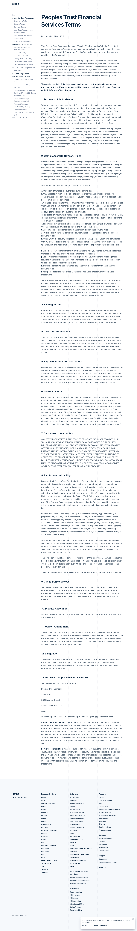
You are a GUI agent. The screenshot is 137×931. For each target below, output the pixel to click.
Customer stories (105, 800)
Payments (45, 851)
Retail (72, 866)
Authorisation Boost (48, 803)
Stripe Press (103, 847)
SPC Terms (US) (20, 53)
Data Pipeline (46, 824)
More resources (105, 830)
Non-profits (74, 857)
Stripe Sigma (46, 863)
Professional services (78, 860)
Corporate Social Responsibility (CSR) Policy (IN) (24, 112)
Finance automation (77, 815)
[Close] (132, 919)
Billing (43, 806)
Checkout (45, 812)
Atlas (43, 800)
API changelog (75, 901)
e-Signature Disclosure (22, 41)
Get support (103, 859)
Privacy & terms (105, 812)
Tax (42, 866)
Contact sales (104, 850)
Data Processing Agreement (23, 68)
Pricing (43, 797)
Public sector (75, 863)
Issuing (43, 839)
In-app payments (76, 821)
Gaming (73, 845)
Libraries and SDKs (77, 904)
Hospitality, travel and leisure (81, 848)
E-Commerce (75, 809)
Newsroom (103, 844)
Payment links (46, 848)
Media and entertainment (79, 854)
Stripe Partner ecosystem (79, 880)
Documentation (76, 892)
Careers (102, 841)
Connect (44, 818)
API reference (75, 895)
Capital (43, 809)
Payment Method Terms (23, 62)
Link (42, 842)
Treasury (44, 872)
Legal (14, 15)
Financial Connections (49, 830)
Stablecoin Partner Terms (23, 65)
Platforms (74, 830)
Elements (44, 827)
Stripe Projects (75, 907)
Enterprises (74, 797)
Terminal (44, 869)
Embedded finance (77, 812)
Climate (44, 815)
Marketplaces (75, 824)
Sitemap (102, 824)
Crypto (43, 821)
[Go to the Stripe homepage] (15, 794)
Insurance (73, 851)
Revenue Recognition (49, 860)
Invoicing (44, 836)
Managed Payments (48, 845)
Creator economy (76, 839)
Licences (102, 821)
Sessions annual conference (109, 809)
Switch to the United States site (94, 926)
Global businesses (77, 818)
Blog (100, 803)
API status (74, 898)
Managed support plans (108, 862)
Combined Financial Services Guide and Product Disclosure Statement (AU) (25, 93)
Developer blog (76, 910)
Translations (17, 71)
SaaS (72, 833)
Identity (44, 833)
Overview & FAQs (20, 21)
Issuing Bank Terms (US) (23, 59)
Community (103, 806)
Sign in (101, 867)
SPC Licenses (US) (21, 56)
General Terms (19, 24)
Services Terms (20, 27)
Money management (78, 827)
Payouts (44, 854)
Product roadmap (105, 838)
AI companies (75, 836)
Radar (43, 857)
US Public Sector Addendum (23, 118)
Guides (101, 797)
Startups (73, 800)
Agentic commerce (77, 803)
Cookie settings (105, 827)
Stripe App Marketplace (79, 877)
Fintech (73, 842)
